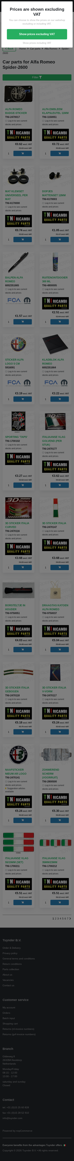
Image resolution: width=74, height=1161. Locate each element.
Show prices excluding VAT (37, 34)
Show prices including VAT (37, 42)
